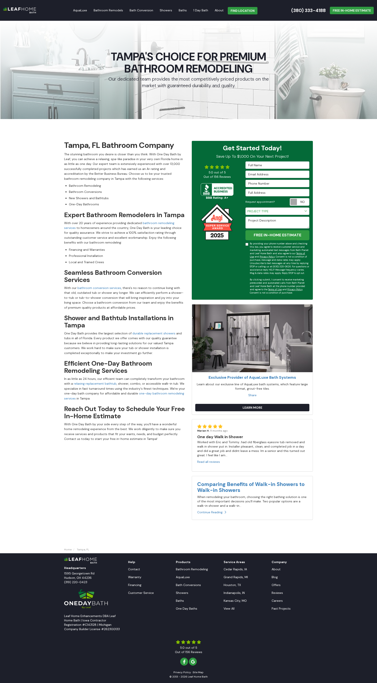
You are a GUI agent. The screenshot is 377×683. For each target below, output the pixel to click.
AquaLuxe (183, 577)
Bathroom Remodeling (192, 569)
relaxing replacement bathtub (95, 384)
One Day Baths (186, 608)
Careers (277, 601)
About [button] (219, 10)
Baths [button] (183, 10)
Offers (276, 585)
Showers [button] (166, 10)
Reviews (277, 593)
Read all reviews (208, 462)
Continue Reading (210, 512)
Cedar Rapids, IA (235, 569)
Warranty (134, 577)
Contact (134, 569)
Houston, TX (232, 585)
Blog (275, 577)
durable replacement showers (153, 333)
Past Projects (281, 608)
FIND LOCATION (243, 11)
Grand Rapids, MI (236, 577)
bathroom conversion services (99, 288)
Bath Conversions (188, 585)
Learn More (252, 408)
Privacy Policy (267, 256)
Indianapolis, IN (234, 593)
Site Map (198, 672)
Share (252, 395)
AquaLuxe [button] (80, 10)
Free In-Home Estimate (352, 10)
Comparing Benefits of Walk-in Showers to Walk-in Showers (251, 487)
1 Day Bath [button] (200, 10)
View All (229, 608)
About (276, 569)
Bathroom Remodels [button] (108, 10)
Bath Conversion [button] (141, 10)
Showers (182, 593)
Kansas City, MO (235, 601)
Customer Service (141, 593)
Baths (180, 601)
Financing (134, 585)
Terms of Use (275, 289)
